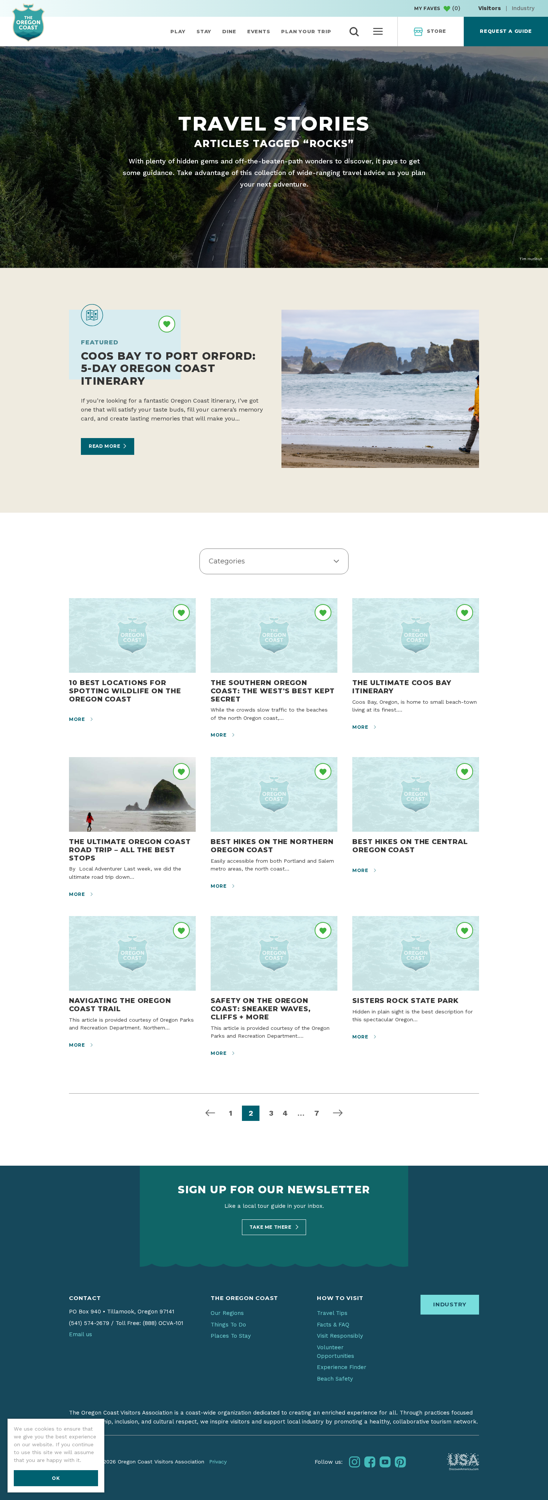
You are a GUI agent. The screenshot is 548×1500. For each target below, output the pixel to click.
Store (436, 31)
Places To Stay (231, 1335)
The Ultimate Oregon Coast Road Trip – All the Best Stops (130, 849)
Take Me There (271, 1227)
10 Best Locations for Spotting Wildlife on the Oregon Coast (125, 690)
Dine (229, 31)
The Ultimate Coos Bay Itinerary (401, 686)
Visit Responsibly (340, 1335)
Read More (104, 446)
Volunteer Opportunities (335, 1351)
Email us (80, 1334)
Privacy (218, 1462)
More (77, 719)
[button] (274, 562)
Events (258, 31)
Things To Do (228, 1324)
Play (178, 31)
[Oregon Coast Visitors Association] (28, 22)
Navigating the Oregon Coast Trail (120, 1004)
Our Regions (227, 1313)
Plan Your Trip (306, 31)
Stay (204, 31)
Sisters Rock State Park (405, 1000)
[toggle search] (354, 32)
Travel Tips (332, 1313)
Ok (56, 1478)
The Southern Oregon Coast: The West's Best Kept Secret (272, 690)
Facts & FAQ (333, 1324)
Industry (523, 8)
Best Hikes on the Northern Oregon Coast (272, 845)
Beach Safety (335, 1378)
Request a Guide (506, 31)
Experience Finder (341, 1367)
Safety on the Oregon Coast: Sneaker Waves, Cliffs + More (261, 1008)
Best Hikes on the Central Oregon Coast (410, 845)
